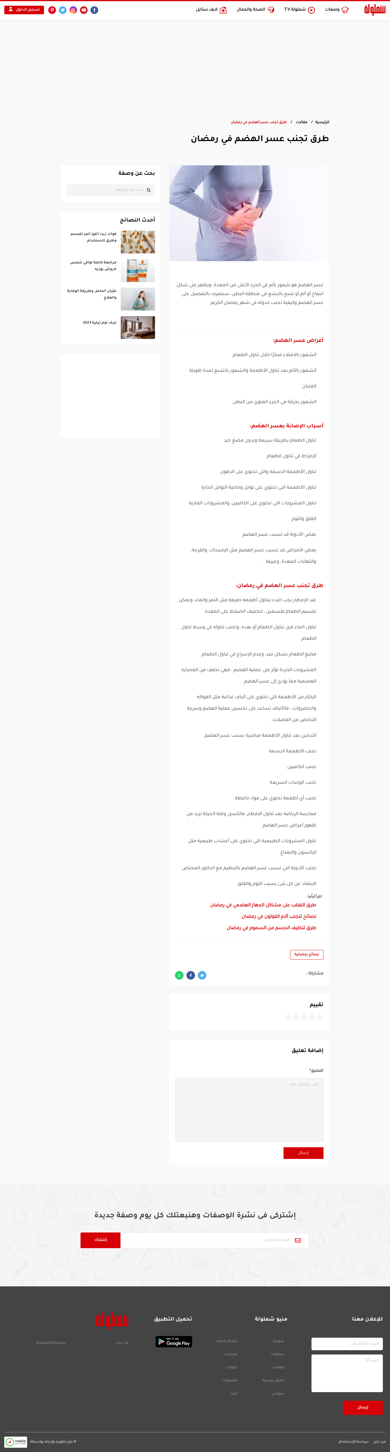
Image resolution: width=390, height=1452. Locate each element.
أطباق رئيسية (273, 1381)
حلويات (232, 1368)
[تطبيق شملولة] (163, 1341)
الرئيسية (322, 123)
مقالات (301, 123)
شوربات (277, 1341)
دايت (234, 1394)
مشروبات (230, 1381)
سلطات (277, 1354)
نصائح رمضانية (307, 955)
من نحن (122, 1343)
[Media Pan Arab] (15, 1442)
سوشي (278, 1394)
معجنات (231, 1354)
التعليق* (316, 1071)
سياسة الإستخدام (51, 1343)
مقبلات (278, 1368)
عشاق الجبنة (227, 1341)
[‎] (111, 242)
